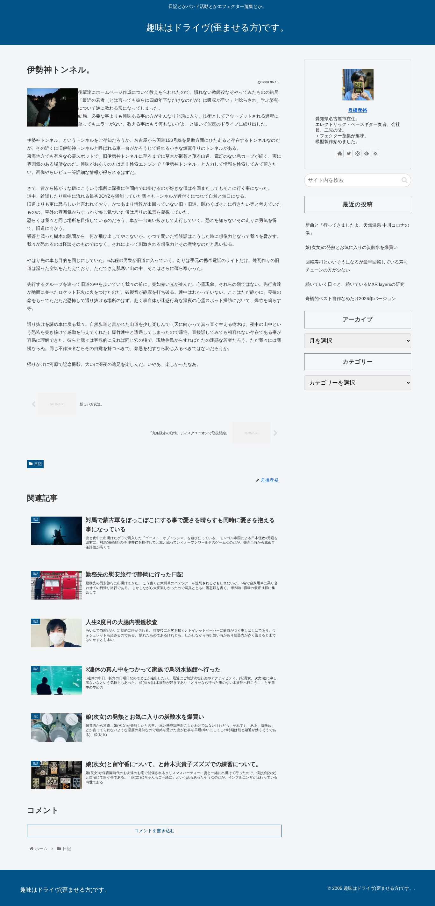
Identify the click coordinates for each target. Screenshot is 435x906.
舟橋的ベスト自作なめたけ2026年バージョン (350, 298)
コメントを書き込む (154, 830)
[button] (404, 180)
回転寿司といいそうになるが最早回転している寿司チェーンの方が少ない (356, 265)
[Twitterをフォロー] (349, 153)
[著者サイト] (340, 153)
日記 (38, 464)
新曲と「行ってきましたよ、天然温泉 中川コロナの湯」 (357, 229)
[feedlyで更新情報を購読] (366, 153)
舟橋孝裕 (357, 110)
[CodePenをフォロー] (357, 153)
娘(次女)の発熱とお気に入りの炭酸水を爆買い (351, 247)
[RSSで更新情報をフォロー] (375, 153)
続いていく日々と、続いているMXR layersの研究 (354, 284)
